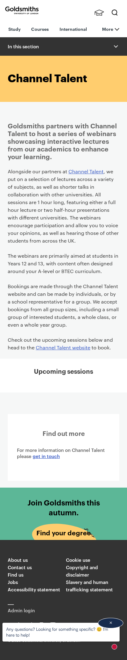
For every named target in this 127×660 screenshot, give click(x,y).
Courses (40, 29)
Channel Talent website (63, 347)
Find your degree (63, 532)
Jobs (13, 582)
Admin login (21, 610)
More (107, 29)
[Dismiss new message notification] (110, 623)
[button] (115, 46)
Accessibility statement (34, 589)
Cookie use (78, 560)
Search (114, 12)
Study (14, 29)
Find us (15, 574)
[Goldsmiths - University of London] (22, 10)
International (73, 29)
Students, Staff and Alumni (99, 12)
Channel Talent (86, 171)
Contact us (20, 567)
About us (18, 560)
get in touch (46, 456)
